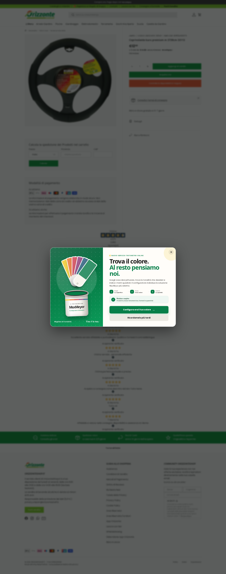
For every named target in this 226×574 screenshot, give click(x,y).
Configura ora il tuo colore (139, 310)
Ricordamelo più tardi (139, 317)
